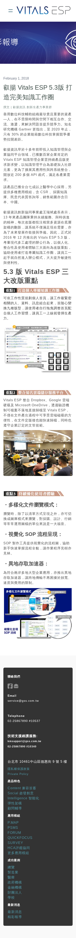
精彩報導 (15, 917)
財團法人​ (15, 892)
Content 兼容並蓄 (22, 788)
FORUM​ (14, 832)
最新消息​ (15, 912)
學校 (11, 897)
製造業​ (13, 872)
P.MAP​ (13, 822)
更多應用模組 (18, 853)
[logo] (43, 10)
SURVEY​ (15, 843)
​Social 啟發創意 (21, 793)
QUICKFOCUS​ (20, 838)
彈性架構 (15, 803)
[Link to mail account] (16, 686)
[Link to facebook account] (10, 686)
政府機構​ (15, 882)
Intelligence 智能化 (23, 798)
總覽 (11, 867)
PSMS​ (13, 827)
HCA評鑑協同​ (19, 848)
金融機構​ (15, 887)
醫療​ (11, 877)
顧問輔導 (15, 808)
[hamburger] (10, 10)
